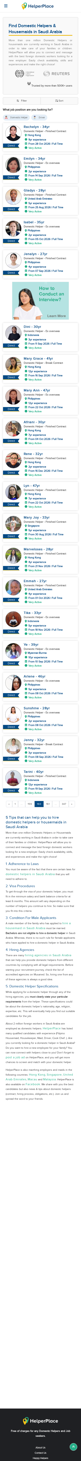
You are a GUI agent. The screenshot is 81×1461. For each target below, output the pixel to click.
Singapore (54, 1075)
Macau (32, 1079)
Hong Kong (37, 1075)
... (22, 804)
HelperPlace (52, 1028)
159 (30, 804)
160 (39, 804)
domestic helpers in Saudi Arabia (30, 874)
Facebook (33, 1084)
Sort (61, 100)
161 (48, 804)
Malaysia (49, 1079)
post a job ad (15, 1057)
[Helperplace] (4, 4)
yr (48, 127)
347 (64, 804)
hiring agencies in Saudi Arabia (48, 955)
